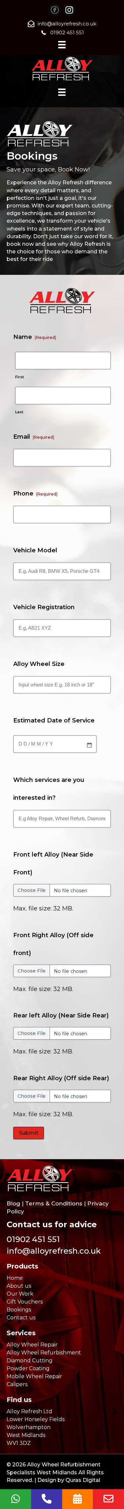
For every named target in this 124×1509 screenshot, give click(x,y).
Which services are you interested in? (48, 788)
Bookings (19, 1310)
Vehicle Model (35, 550)
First (19, 377)
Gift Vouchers (25, 1302)
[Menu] (61, 44)
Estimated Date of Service (54, 720)
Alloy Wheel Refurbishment (44, 1352)
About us (19, 1286)
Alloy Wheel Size (38, 664)
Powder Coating (28, 1368)
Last (19, 412)
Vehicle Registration (44, 607)
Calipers (17, 1384)
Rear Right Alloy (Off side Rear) (61, 1078)
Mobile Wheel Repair (34, 1376)
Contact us (21, 1317)
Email (33, 436)
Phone (35, 493)
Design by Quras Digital (68, 1480)
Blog (13, 1203)
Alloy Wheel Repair (32, 1345)
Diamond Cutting (30, 1360)
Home (15, 1278)
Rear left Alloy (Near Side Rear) (61, 1015)
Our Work (20, 1294)
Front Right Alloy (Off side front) (53, 944)
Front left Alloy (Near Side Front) (53, 863)
